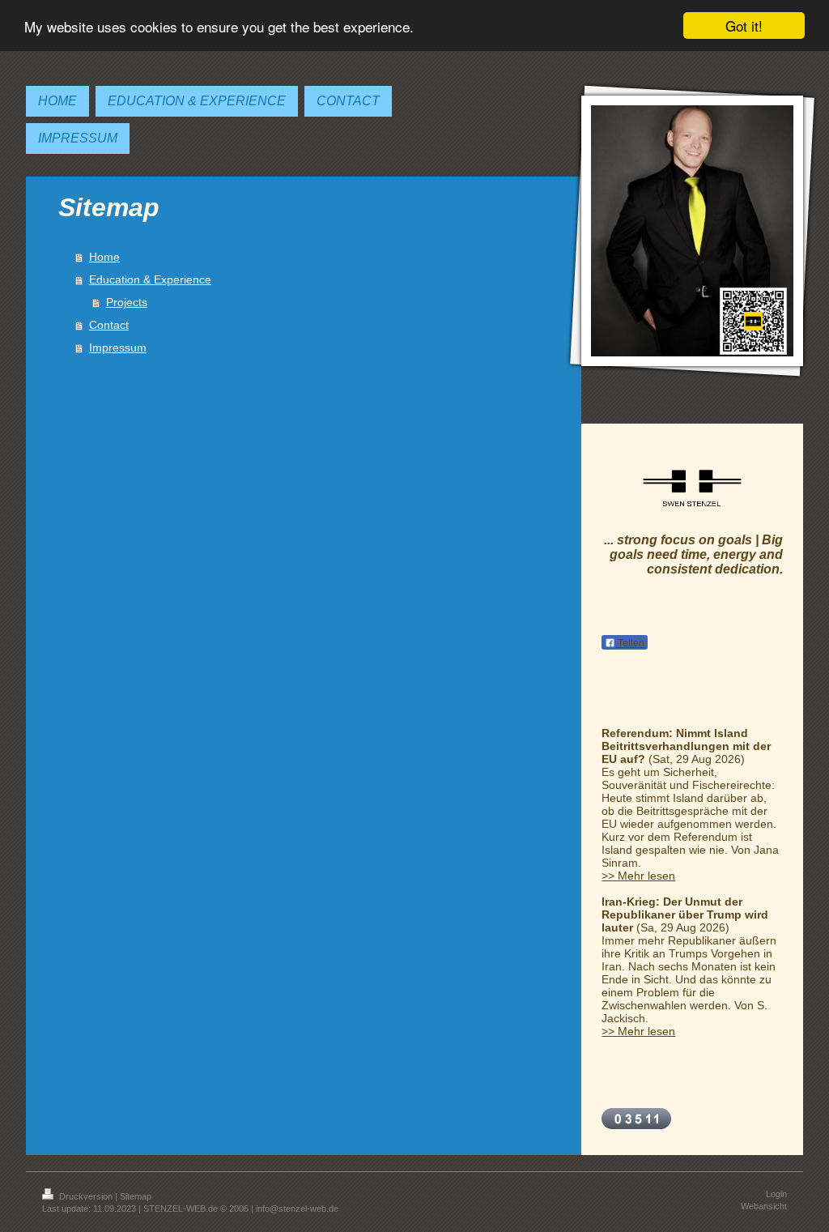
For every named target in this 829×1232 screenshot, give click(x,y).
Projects (126, 302)
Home (104, 256)
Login (776, 1194)
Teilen (629, 643)
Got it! (744, 25)
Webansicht (764, 1206)
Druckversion (86, 1196)
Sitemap (135, 1196)
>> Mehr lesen (638, 875)
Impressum (118, 347)
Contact (109, 324)
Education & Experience (150, 279)
